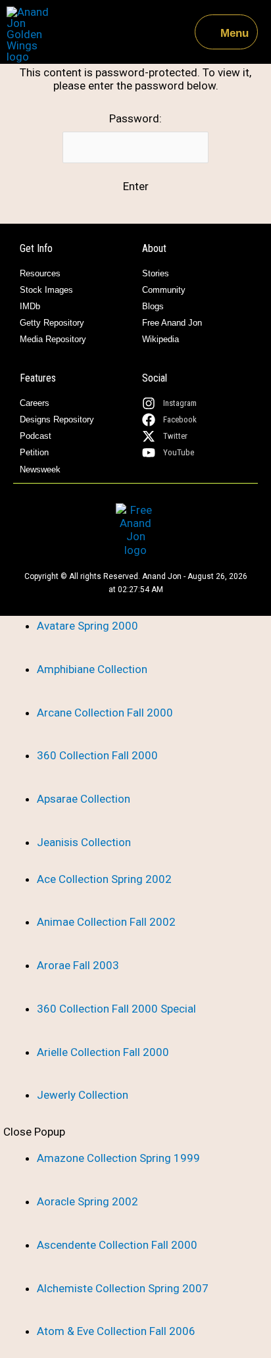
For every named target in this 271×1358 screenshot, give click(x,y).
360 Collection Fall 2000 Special (116, 1008)
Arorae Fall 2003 (78, 965)
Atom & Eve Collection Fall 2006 (116, 1331)
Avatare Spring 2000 (87, 625)
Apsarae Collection (83, 798)
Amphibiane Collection (92, 669)
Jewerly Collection (82, 1094)
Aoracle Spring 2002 (87, 1201)
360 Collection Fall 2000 (97, 755)
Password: (135, 118)
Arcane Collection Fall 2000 (105, 712)
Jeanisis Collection (84, 842)
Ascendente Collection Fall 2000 (117, 1244)
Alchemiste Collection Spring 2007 (123, 1288)
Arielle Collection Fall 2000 (103, 1052)
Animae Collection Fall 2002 (106, 921)
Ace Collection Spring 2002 (104, 879)
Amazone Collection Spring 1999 (118, 1158)
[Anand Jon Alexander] (31, 35)
